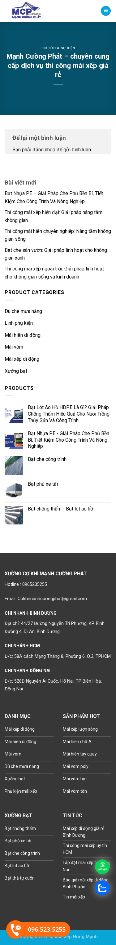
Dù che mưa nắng (23, 311)
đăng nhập (43, 150)
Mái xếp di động (22, 359)
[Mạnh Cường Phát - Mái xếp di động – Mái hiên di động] (29, 11)
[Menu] (106, 11)
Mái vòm (14, 347)
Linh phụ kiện (19, 323)
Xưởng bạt (16, 371)
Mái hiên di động (23, 335)
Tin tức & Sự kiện (58, 48)
